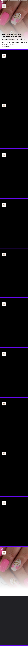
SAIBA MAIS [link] (7, 95)
